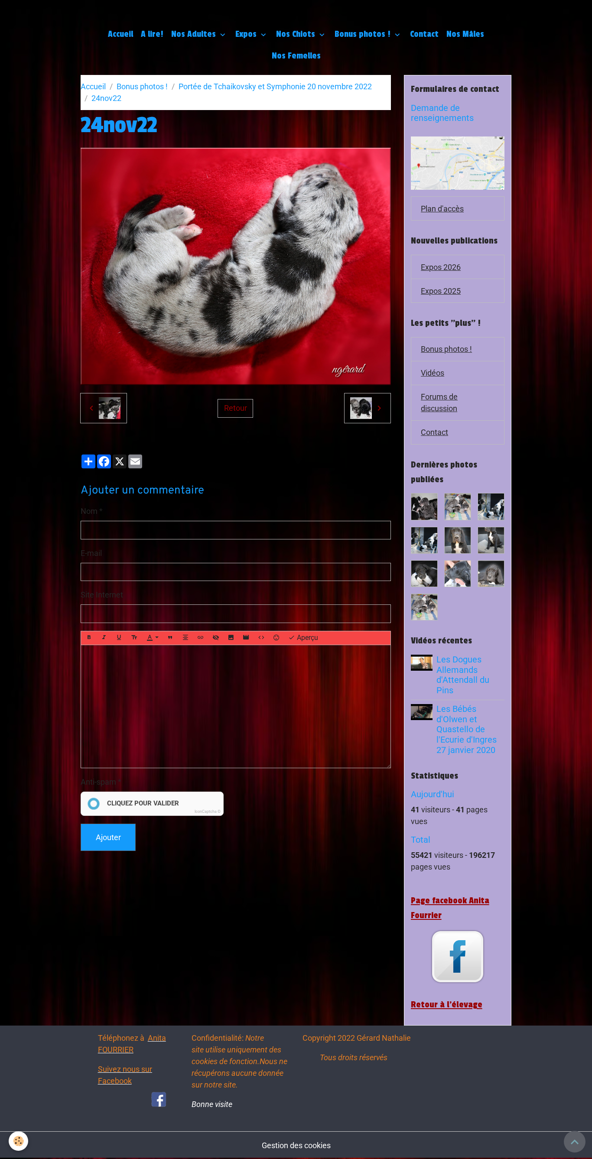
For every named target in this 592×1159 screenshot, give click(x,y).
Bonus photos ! (364, 34)
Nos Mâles (465, 34)
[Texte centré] (185, 638)
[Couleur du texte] (152, 638)
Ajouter (108, 837)
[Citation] (170, 638)
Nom (89, 511)
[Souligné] (119, 638)
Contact (424, 34)
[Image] (231, 638)
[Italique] (104, 638)
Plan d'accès (442, 208)
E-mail (91, 553)
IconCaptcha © (208, 811)
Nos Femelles (296, 56)
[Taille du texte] (134, 638)
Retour (235, 407)
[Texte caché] (216, 638)
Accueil (120, 34)
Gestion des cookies (296, 1145)
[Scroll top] (574, 1142)
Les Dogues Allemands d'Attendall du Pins (462, 675)
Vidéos (432, 372)
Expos (247, 34)
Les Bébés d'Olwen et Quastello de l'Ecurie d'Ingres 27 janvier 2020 (466, 729)
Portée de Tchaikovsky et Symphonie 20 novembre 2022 (275, 86)
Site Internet (102, 594)
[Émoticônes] (276, 638)
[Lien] (200, 638)
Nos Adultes (194, 34)
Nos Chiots (296, 34)
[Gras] (89, 638)
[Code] (261, 638)
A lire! (152, 34)
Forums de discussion (439, 402)
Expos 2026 (441, 267)
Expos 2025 (441, 290)
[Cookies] (18, 1141)
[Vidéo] (246, 638)
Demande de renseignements (442, 113)
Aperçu (306, 637)
